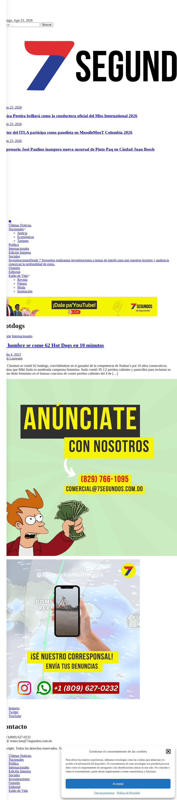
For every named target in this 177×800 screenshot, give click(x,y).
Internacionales (19, 248)
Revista (22, 279)
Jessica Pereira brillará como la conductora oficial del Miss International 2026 (68, 116)
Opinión (14, 268)
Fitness (22, 283)
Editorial (14, 272)
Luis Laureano (12, 358)
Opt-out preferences (104, 792)
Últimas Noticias (20, 225)
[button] (168, 751)
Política (14, 244)
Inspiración (24, 291)
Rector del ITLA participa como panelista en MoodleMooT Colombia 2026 (66, 132)
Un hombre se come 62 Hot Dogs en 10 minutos (52, 345)
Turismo (22, 241)
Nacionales (16, 229)
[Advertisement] (88, 186)
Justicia (22, 233)
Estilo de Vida (18, 276)
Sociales (14, 256)
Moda (21, 287)
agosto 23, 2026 (11, 107)
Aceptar (118, 784)
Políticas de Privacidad (128, 792)
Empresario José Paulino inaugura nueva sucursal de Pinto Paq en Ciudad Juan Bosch (77, 149)
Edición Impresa (20, 252)
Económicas (25, 237)
